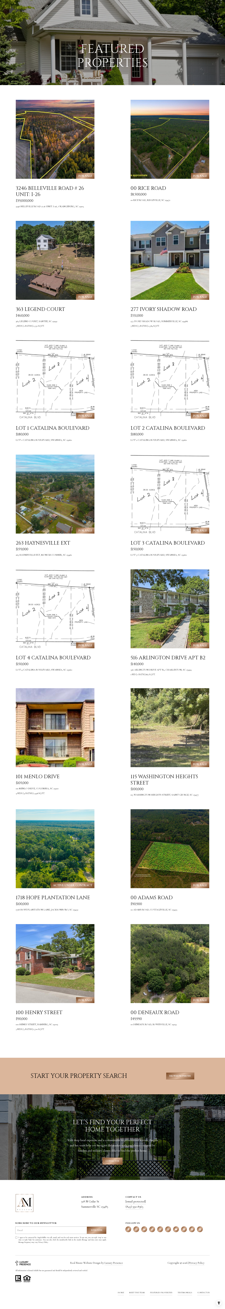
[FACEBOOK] (128, 1229)
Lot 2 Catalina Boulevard (168, 428)
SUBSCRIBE (96, 1230)
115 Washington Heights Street (164, 779)
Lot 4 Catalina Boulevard (53, 657)
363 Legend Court (40, 309)
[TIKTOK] (152, 1229)
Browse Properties (180, 1076)
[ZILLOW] (200, 1229)
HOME (121, 1292)
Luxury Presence (114, 1262)
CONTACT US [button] (112, 1161)
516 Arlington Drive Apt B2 (168, 657)
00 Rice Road (148, 188)
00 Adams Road (152, 897)
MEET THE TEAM (137, 1292)
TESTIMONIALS (185, 1292)
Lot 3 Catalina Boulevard (168, 543)
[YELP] (160, 1229)
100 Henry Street (39, 1012)
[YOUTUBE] (176, 1229)
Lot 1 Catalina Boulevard (52, 428)
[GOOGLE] (192, 1229)
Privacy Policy (43, 1242)
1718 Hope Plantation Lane (53, 897)
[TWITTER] (168, 1229)
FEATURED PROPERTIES (161, 1292)
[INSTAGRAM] (136, 1229)
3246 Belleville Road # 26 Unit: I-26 (50, 191)
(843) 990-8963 (134, 1207)
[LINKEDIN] (144, 1229)
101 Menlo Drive (38, 776)
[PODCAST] (184, 1229)
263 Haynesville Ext (43, 543)
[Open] (55, 139)
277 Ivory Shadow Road (164, 309)
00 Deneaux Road (155, 1012)
